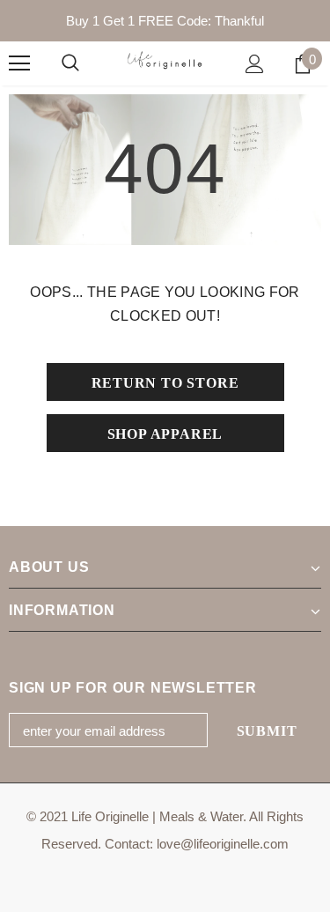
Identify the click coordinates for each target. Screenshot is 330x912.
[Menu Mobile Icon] (19, 63)
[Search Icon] (70, 63)
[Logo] (165, 62)
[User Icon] (255, 64)
